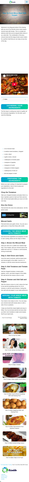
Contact (2, 479)
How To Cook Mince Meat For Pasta (22, 318)
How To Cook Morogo (7, 317)
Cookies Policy (4, 476)
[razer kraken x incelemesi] (14, 481)
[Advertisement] (14, 57)
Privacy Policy (4, 477)
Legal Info (3, 474)
